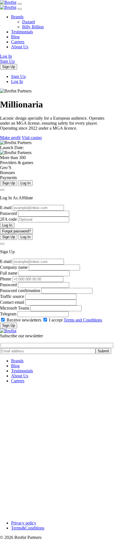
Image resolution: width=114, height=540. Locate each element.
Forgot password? (16, 231)
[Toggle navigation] (19, 4)
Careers (17, 41)
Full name (8, 273)
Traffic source (12, 296)
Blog (15, 36)
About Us (19, 46)
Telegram (8, 314)
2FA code (8, 219)
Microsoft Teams (14, 308)
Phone (5, 279)
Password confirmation (20, 290)
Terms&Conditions (27, 528)
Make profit (10, 137)
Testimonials (22, 31)
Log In (6, 56)
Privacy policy (23, 523)
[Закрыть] (19, 9)
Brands (17, 16)
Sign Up (7, 61)
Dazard (28, 21)
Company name (14, 267)
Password (8, 213)
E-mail (6, 207)
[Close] (2, 190)
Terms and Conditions (83, 320)
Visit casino (32, 137)
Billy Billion (33, 26)
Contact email (12, 302)
